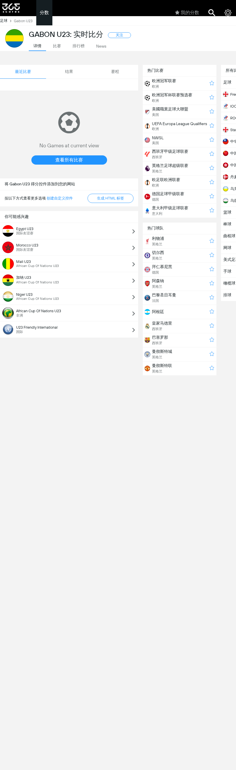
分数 (44, 12)
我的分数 (190, 12)
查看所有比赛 (69, 160)
